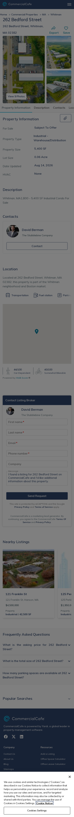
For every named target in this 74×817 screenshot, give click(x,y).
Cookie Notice (44, 803)
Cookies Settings (37, 810)
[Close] (70, 777)
